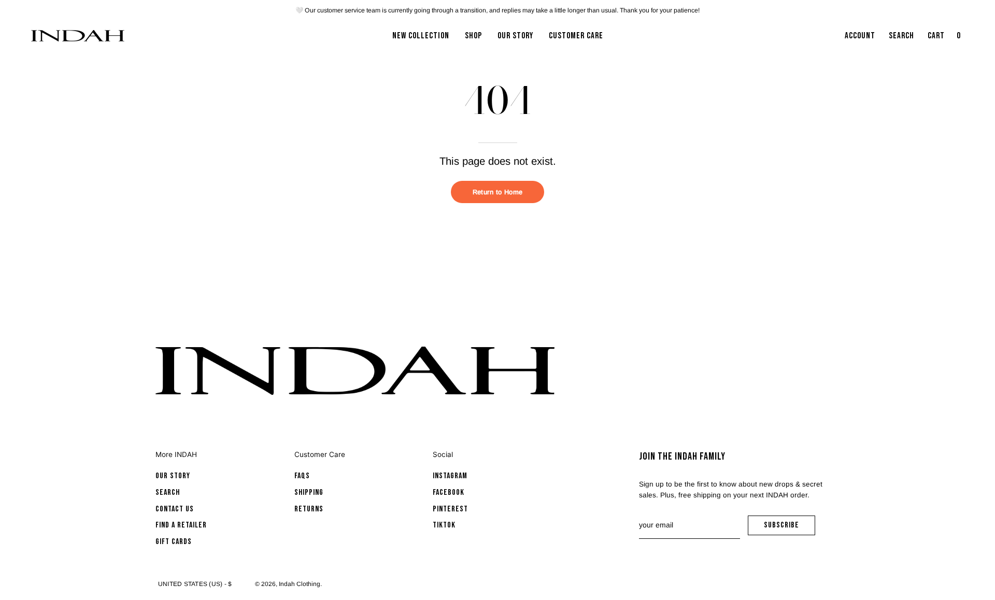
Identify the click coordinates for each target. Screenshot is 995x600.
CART (945, 39)
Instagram (450, 476)
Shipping (308, 492)
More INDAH (176, 454)
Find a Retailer (181, 525)
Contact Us (174, 509)
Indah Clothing (299, 584)
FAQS (302, 476)
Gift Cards (173, 542)
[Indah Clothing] (77, 35)
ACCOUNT (859, 39)
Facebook (448, 492)
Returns (308, 509)
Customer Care (319, 454)
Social (443, 454)
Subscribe (789, 527)
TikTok (444, 525)
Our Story (172, 476)
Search (167, 492)
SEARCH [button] (903, 39)
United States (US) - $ (195, 584)
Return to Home (497, 192)
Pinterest (450, 509)
